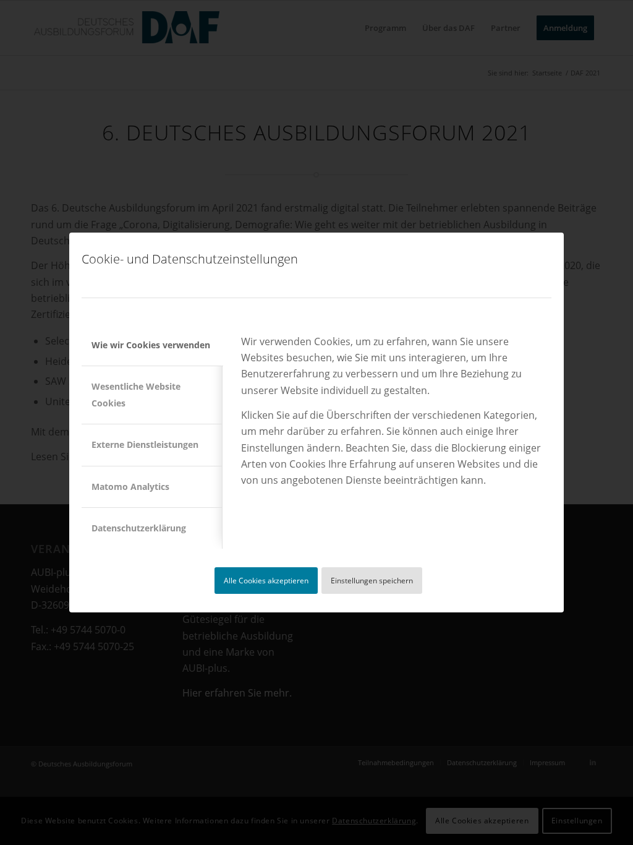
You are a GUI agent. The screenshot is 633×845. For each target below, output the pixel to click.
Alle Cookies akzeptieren (266, 580)
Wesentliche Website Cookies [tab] (136, 394)
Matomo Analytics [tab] (130, 486)
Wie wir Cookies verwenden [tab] (150, 345)
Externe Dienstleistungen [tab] (144, 444)
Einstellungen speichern (372, 580)
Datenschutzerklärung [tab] (138, 528)
